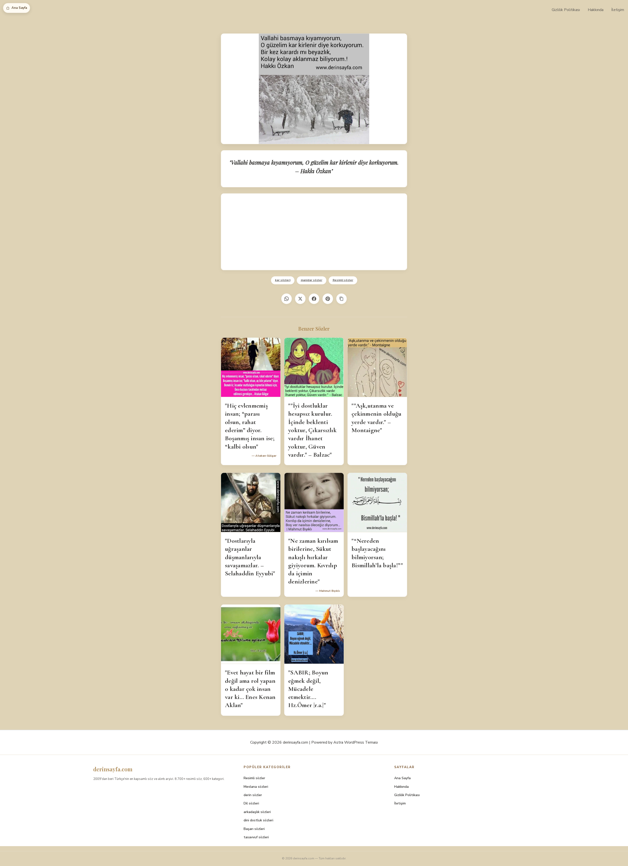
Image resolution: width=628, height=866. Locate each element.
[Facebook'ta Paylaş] (314, 298)
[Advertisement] (314, 231)
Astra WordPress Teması (355, 742)
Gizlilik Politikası (566, 10)
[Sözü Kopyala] (341, 298)
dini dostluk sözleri (258, 820)
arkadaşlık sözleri (257, 812)
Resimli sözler (343, 280)
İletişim (617, 10)
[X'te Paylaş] (300, 298)
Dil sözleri (251, 803)
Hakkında (595, 10)
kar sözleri (282, 280)
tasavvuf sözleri (256, 837)
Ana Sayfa (19, 8)
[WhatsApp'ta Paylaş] (286, 298)
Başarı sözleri (254, 829)
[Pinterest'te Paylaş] (327, 298)
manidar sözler (311, 280)
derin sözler (253, 795)
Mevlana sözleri (256, 786)
